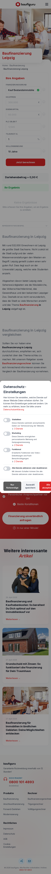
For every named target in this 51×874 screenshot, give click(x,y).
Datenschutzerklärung (13, 409)
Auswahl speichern (30, 486)
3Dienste (17, 428)
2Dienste (17, 445)
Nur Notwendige (12, 486)
